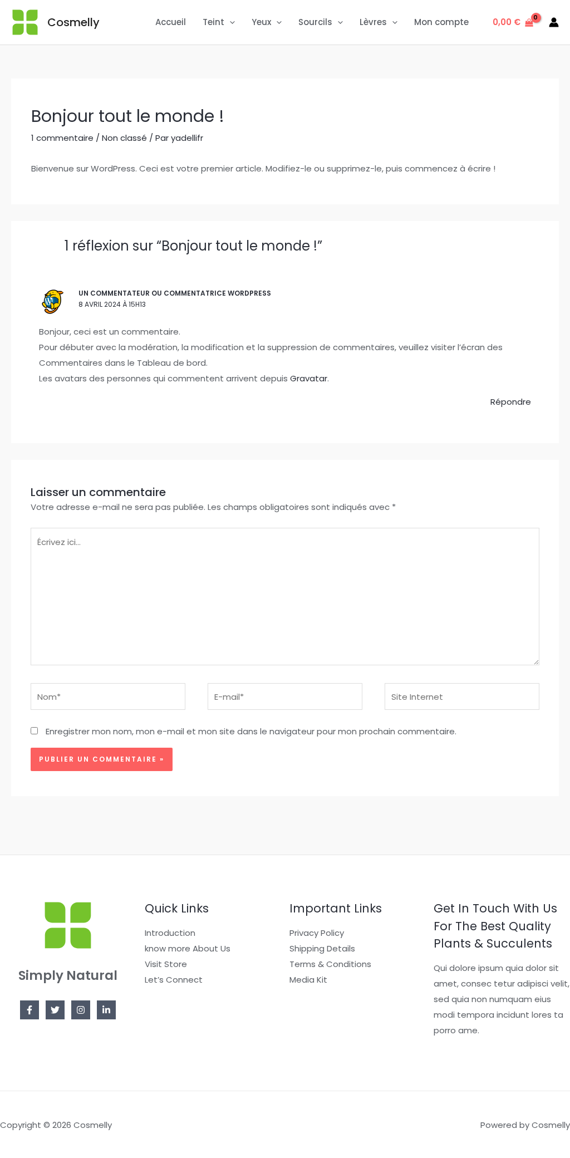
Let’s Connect (174, 979)
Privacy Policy (316, 933)
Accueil (170, 22)
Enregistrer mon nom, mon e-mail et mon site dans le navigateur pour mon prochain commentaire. (251, 731)
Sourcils (315, 22)
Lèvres (373, 22)
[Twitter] (55, 1009)
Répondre (510, 402)
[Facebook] (29, 1009)
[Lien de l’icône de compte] (554, 22)
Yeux (261, 22)
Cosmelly (73, 22)
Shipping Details (322, 948)
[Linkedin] (106, 1009)
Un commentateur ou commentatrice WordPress (174, 293)
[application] (229, 22)
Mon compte (441, 22)
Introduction (170, 933)
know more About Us (187, 948)
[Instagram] (80, 1009)
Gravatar (308, 378)
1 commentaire (62, 138)
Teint (213, 22)
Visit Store (166, 964)
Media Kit (308, 979)
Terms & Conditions (330, 964)
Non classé (124, 138)
